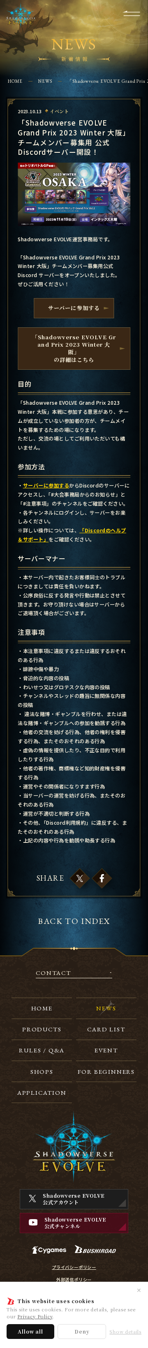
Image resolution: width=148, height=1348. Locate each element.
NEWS (45, 81)
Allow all (30, 1331)
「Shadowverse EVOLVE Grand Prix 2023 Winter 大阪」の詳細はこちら (74, 348)
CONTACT (53, 973)
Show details (125, 1331)
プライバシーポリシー (74, 1267)
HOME (15, 81)
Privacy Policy (34, 1316)
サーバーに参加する (73, 308)
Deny (81, 1331)
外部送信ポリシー (74, 1279)
